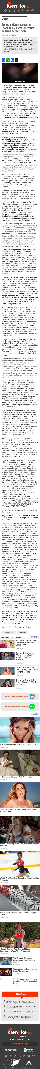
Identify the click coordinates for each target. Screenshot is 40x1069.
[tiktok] (10, 11)
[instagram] (14, 11)
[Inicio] (19, 5)
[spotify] (5, 11)
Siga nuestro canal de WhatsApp (16, 706)
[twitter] (18, 11)
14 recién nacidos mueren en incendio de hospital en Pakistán (21, 1007)
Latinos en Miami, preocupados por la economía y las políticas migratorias (19, 1017)
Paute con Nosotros (20, 1044)
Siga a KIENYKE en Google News (16, 696)
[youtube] (27, 11)
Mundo (5, 19)
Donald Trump (9, 632)
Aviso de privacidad (20, 1036)
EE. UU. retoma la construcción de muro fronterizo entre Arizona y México (20, 1012)
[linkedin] (23, 11)
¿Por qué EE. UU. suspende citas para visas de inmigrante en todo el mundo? (20, 1002)
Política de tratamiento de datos (20, 1040)
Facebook (22, 632)
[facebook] (32, 11)
